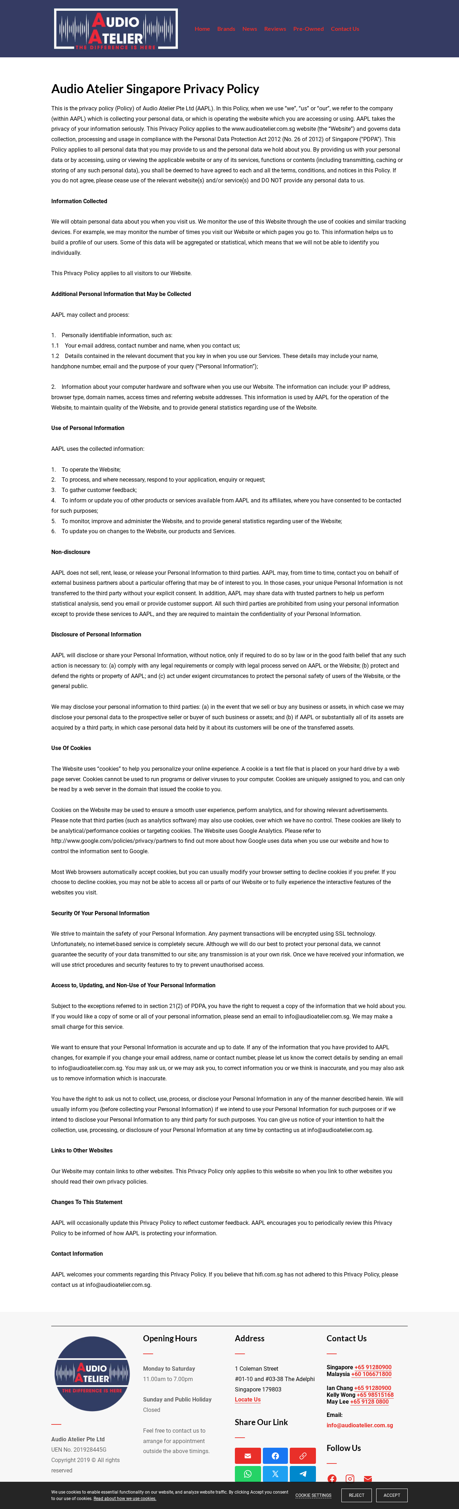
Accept (392, 1495)
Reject (356, 1495)
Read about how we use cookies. (125, 1498)
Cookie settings (313, 1495)
